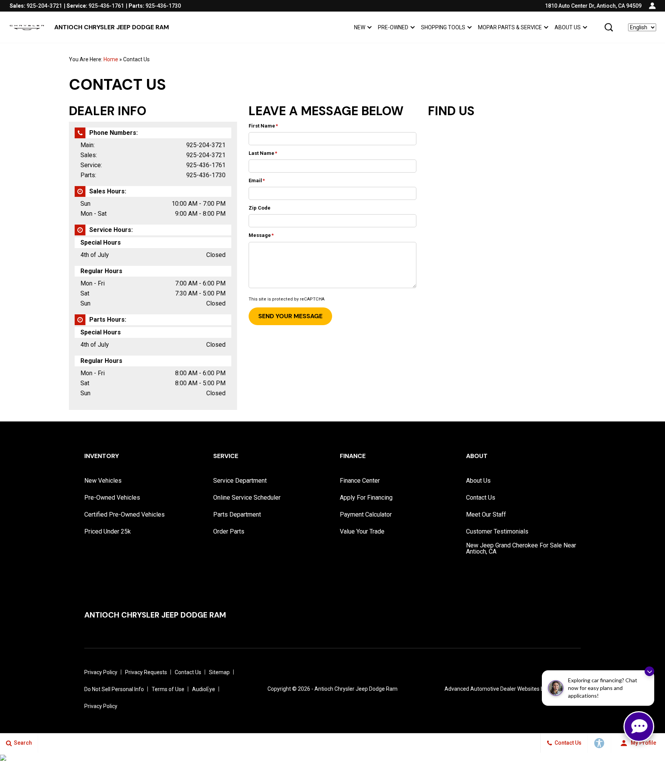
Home (111, 59)
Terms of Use (168, 689)
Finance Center (360, 480)
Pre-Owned (393, 27)
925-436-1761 (206, 165)
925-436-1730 (206, 175)
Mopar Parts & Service (510, 27)
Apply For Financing (366, 497)
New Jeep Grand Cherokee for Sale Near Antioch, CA (521, 548)
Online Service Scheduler (247, 497)
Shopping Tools (443, 27)
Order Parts (228, 531)
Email (257, 180)
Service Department (240, 480)
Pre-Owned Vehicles (112, 497)
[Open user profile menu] (652, 6)
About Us (568, 27)
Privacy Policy (100, 672)
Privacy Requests (146, 672)
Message (261, 235)
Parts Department (237, 514)
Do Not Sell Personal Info (114, 689)
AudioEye (203, 689)
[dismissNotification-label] (649, 671)
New (359, 27)
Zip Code (260, 208)
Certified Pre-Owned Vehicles (124, 514)
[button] (608, 27)
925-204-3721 (206, 145)
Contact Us (480, 497)
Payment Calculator (366, 514)
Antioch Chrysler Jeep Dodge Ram (356, 689)
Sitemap (219, 672)
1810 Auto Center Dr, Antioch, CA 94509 (593, 6)
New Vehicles (103, 480)
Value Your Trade (362, 531)
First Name (263, 126)
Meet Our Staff (486, 514)
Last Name (263, 153)
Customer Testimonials (497, 531)
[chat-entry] (638, 726)
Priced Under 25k (107, 531)
